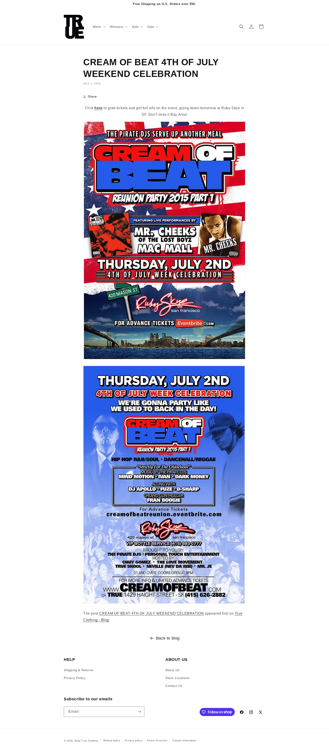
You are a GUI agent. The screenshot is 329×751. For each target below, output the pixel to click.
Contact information (184, 740)
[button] (98, 26)
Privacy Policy (74, 678)
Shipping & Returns (79, 670)
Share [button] (92, 96)
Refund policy (111, 740)
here (98, 108)
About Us (172, 670)
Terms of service (157, 740)
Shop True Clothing (86, 740)
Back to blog (168, 638)
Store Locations (177, 678)
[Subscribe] (139, 711)
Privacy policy (133, 740)
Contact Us (173, 686)
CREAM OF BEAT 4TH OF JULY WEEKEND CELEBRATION (151, 613)
